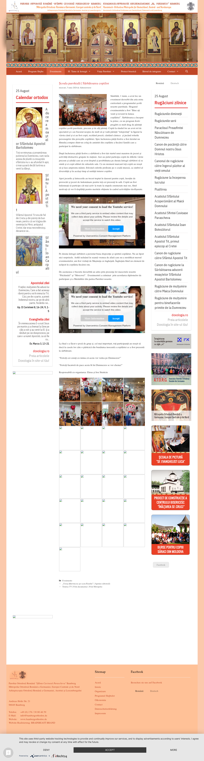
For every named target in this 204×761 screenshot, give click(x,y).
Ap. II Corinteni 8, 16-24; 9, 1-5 (33, 309)
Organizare (100, 691)
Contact (171, 71)
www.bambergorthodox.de (33, 719)
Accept (116, 228)
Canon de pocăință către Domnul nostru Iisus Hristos (171, 149)
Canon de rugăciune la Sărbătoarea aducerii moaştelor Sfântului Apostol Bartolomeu (169, 272)
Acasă (19, 71)
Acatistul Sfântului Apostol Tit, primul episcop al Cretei (167, 241)
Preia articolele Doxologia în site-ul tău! (33, 358)
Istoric (98, 686)
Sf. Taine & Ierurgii (77, 71)
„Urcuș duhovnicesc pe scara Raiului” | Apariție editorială (86, 583)
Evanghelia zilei (39, 319)
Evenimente (56, 71)
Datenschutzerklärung (106, 708)
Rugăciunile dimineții (168, 114)
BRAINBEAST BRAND (43, 722)
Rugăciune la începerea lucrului (170, 179)
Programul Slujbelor (105, 695)
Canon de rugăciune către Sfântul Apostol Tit (171, 255)
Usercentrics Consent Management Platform (108, 236)
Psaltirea (161, 189)
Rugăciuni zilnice (170, 103)
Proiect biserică (128, 71)
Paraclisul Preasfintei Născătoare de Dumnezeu (169, 133)
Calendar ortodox (32, 97)
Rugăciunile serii (165, 121)
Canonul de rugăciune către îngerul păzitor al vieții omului (170, 166)
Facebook (161, 564)
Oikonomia (100, 700)
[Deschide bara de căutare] (186, 71)
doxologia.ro (41, 351)
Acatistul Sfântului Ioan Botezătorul (170, 227)
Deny (46, 749)
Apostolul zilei (40, 283)
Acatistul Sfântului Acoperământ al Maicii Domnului (169, 201)
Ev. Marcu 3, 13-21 (39, 343)
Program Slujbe (36, 71)
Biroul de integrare (151, 71)
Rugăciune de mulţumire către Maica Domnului (171, 288)
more (173, 749)
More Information (94, 228)
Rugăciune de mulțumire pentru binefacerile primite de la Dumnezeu (171, 303)
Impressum (100, 713)
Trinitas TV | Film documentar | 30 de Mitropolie (82, 586)
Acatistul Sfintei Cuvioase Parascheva (171, 215)
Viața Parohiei (104, 71)
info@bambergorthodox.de (33, 715)
